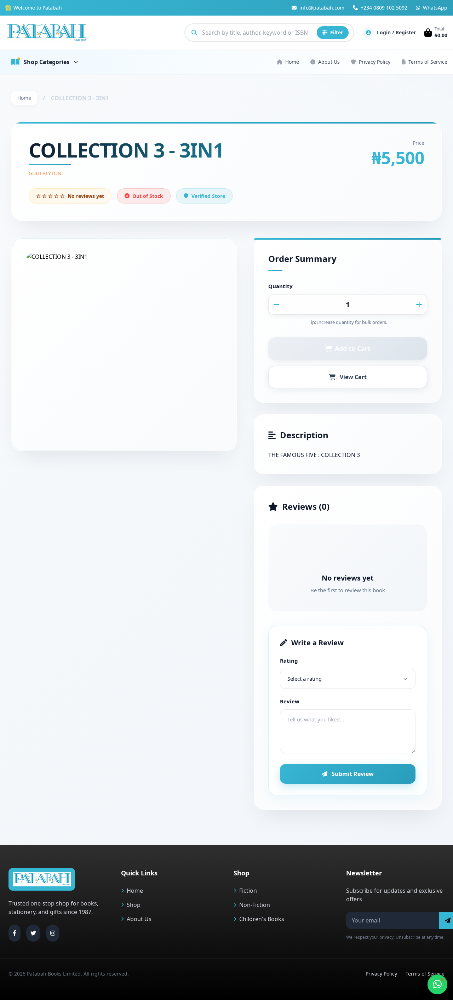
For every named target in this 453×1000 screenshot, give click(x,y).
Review (289, 701)
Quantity (280, 286)
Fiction (248, 891)
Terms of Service (427, 61)
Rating (289, 660)
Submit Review (353, 774)
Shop (134, 905)
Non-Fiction (254, 905)
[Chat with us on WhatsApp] (437, 984)
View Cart (353, 377)
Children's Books (261, 919)
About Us (329, 61)
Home (292, 61)
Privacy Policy (374, 61)
